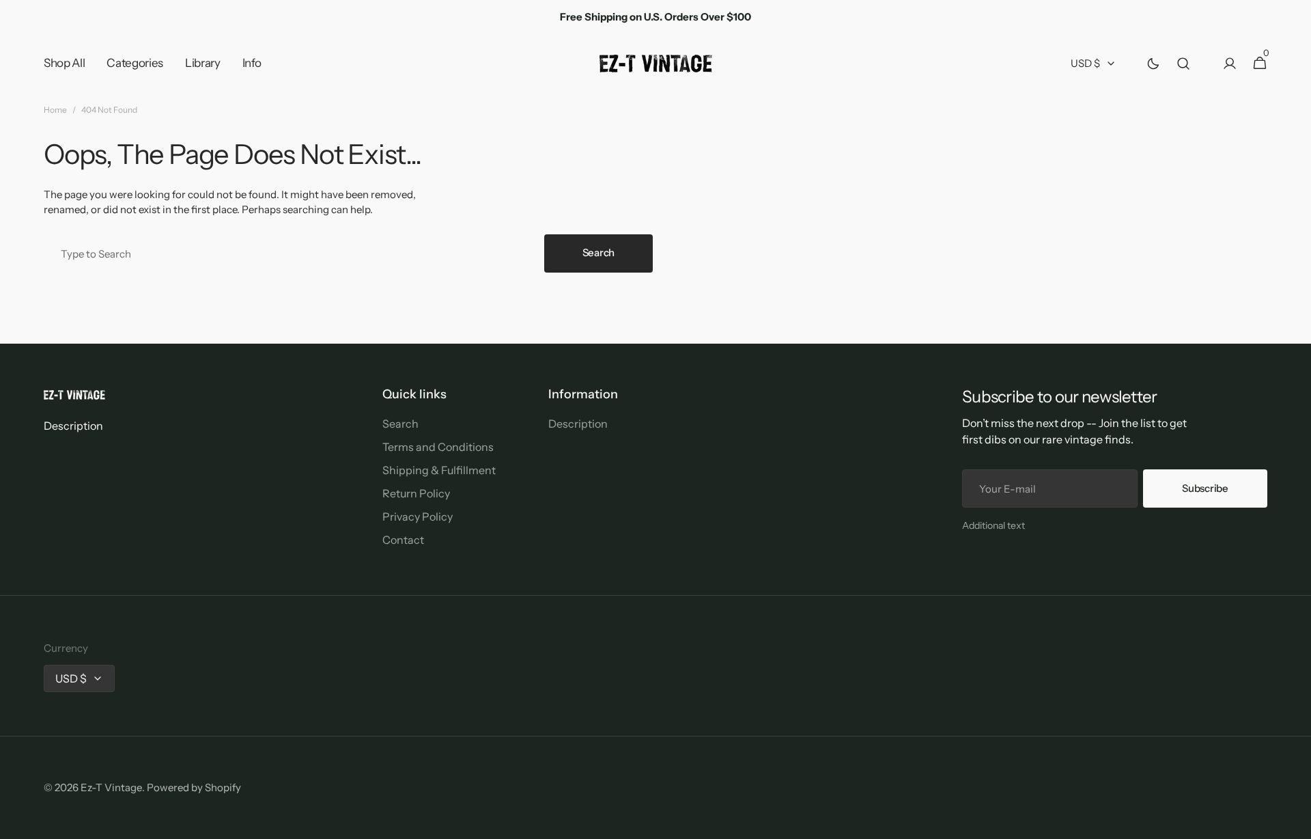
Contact (403, 540)
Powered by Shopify (194, 787)
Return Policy (416, 493)
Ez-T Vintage (111, 787)
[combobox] (291, 253)
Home (55, 110)
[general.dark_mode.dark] (1153, 64)
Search (598, 252)
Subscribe (1205, 488)
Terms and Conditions (438, 447)
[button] (1183, 63)
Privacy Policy (417, 516)
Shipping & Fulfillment (439, 470)
